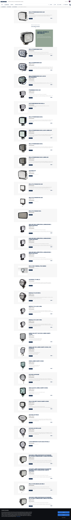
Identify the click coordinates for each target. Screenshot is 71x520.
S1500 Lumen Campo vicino (36, 361)
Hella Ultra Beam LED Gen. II (36, 483)
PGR (55, 4)
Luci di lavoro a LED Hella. (43, 32)
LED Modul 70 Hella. (34, 279)
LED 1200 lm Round (34, 374)
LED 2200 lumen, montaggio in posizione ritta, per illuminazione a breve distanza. (41, 498)
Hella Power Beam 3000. (36, 143)
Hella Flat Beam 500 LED (36, 184)
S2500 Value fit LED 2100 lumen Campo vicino (39, 334)
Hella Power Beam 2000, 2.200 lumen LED (40, 130)
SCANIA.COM (66, 1)
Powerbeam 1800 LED (35, 90)
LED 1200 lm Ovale (34, 414)
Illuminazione (7, 4)
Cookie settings (63, 517)
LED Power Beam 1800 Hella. (37, 103)
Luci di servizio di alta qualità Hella (39, 441)
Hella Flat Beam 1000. (35, 211)
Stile (2, 4)
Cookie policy (18, 516)
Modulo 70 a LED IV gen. (35, 306)
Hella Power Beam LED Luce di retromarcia (37, 77)
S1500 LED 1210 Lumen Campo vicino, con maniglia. (40, 348)
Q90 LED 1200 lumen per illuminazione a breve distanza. (40, 253)
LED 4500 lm (32, 170)
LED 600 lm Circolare (35, 428)
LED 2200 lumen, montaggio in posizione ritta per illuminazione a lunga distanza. (41, 456)
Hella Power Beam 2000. (36, 116)
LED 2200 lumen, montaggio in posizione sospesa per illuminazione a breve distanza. (40, 470)
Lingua (60, 4)
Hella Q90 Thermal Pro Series (37, 266)
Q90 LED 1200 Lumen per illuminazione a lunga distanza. (40, 239)
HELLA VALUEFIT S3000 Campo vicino (39, 401)
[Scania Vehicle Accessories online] (3, 1)
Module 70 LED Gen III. (35, 293)
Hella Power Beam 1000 (35, 49)
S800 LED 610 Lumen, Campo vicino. (38, 387)
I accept (64, 512)
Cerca (51, 4)
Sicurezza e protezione (18, 4)
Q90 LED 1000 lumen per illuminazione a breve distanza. (40, 225)
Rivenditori (66, 4)
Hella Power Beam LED (35, 62)
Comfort (12, 4)
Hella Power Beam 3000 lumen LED (38, 157)
